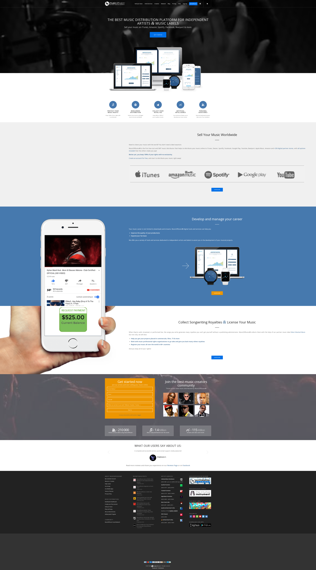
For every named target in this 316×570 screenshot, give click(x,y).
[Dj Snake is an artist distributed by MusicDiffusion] (187, 399)
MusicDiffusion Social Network (112, 522)
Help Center (108, 484)
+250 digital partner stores (283, 148)
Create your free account (111, 504)
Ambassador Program (110, 514)
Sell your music (108, 506)
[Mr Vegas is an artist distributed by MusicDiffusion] (187, 411)
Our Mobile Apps (109, 489)
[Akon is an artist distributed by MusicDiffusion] (171, 399)
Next (207, 452)
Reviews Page (172, 465)
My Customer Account (110, 479)
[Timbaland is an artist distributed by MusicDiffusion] (202, 399)
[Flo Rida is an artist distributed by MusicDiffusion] (171, 411)
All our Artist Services (110, 511)
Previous (108, 452)
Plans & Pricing (108, 509)
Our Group (107, 486)
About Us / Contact (109, 481)
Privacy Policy (108, 494)
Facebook (186, 465)
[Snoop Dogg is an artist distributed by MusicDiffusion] (202, 411)
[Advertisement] (158, 546)
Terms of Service (109, 491)
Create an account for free (138, 158)
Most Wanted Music (298, 332)
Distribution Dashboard (111, 501)
